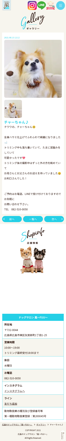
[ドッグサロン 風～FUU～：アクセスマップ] (33, 294)
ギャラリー (41, 424)
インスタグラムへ (14, 391)
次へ (54, 219)
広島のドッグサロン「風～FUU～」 (17, 424)
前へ (11, 219)
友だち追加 (10, 404)
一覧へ (33, 219)
